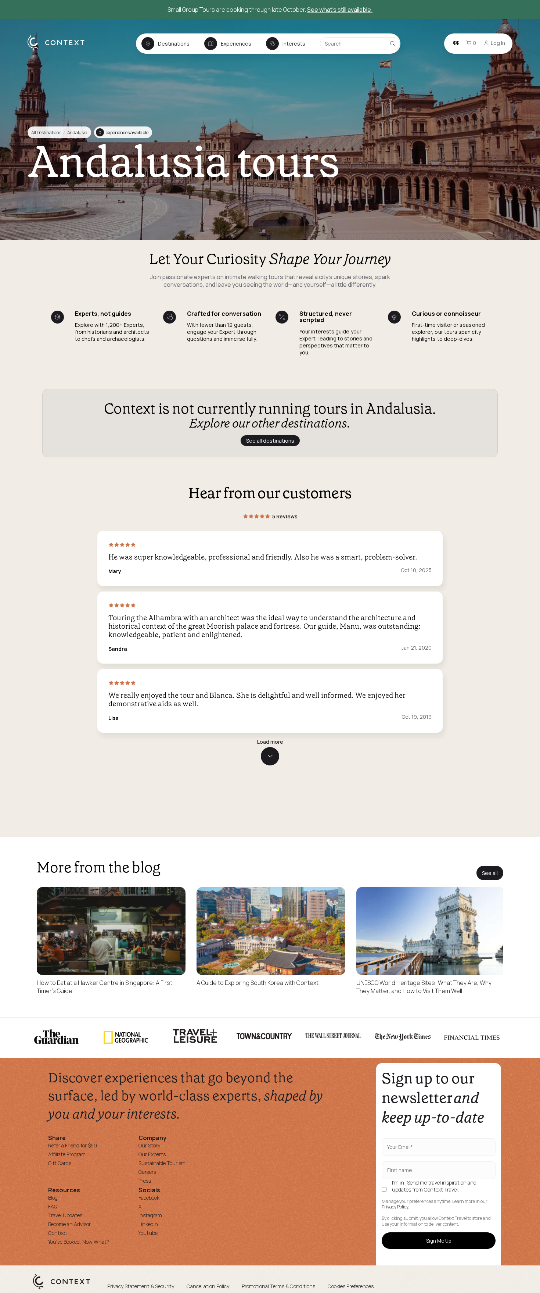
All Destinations (46, 132)
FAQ (52, 1206)
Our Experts (152, 1154)
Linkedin (148, 1224)
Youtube (148, 1232)
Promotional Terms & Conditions (278, 1286)
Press (144, 1180)
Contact (57, 1232)
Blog (53, 1197)
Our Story (149, 1145)
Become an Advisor (69, 1224)
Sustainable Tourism (162, 1163)
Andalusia (77, 132)
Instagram (150, 1215)
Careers (147, 1171)
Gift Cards (59, 1163)
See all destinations (270, 440)
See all (490, 872)
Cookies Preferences (351, 1286)
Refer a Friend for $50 (72, 1145)
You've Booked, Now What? (78, 1241)
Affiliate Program (67, 1154)
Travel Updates (65, 1215)
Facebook (148, 1197)
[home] (60, 50)
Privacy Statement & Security (140, 1286)
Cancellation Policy (208, 1286)
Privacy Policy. (395, 1207)
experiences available (123, 132)
